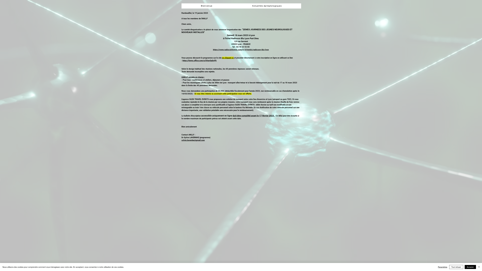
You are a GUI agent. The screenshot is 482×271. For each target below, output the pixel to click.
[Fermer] (478, 267)
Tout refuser (456, 267)
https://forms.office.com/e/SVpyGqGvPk (200, 60)
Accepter (470, 267)
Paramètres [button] (442, 267)
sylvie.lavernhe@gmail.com (193, 140)
